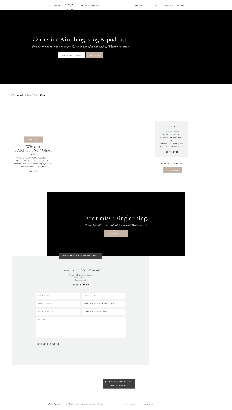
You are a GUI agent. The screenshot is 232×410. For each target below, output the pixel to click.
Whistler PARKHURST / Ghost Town (33, 150)
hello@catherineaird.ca (80, 277)
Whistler (33, 139)
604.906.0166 (80, 280)
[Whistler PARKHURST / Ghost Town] (33, 117)
